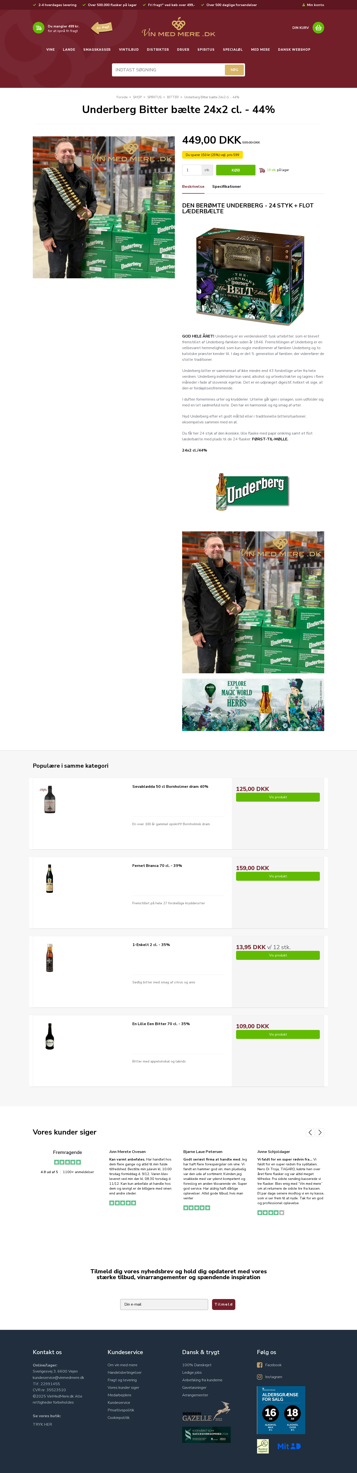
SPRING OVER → (233, 778)
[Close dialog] (283, 678)
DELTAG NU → (233, 763)
